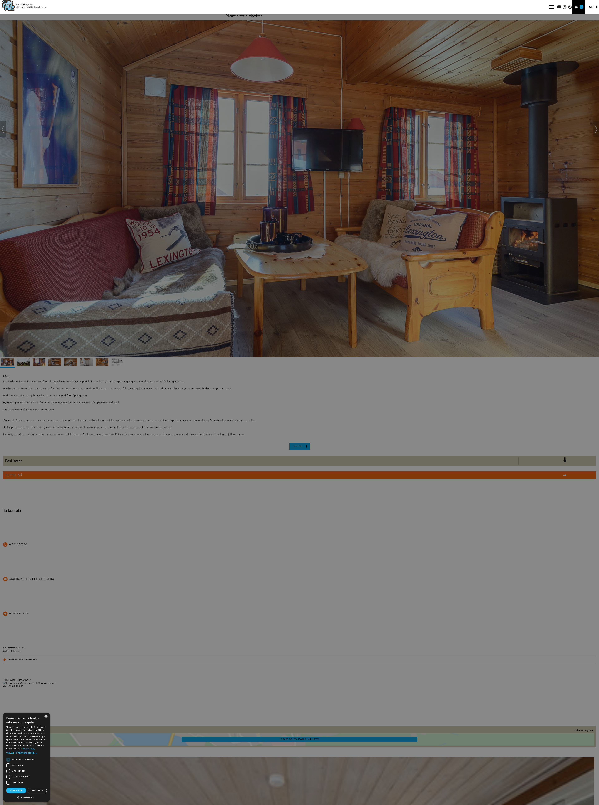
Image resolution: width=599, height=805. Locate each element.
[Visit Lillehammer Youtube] (559, 7)
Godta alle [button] (16, 790)
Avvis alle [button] (37, 790)
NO (591, 7)
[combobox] (46, 716)
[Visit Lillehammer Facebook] (570, 8)
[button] (26, 753)
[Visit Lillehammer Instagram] (565, 8)
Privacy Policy (29, 748)
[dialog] (26, 757)
